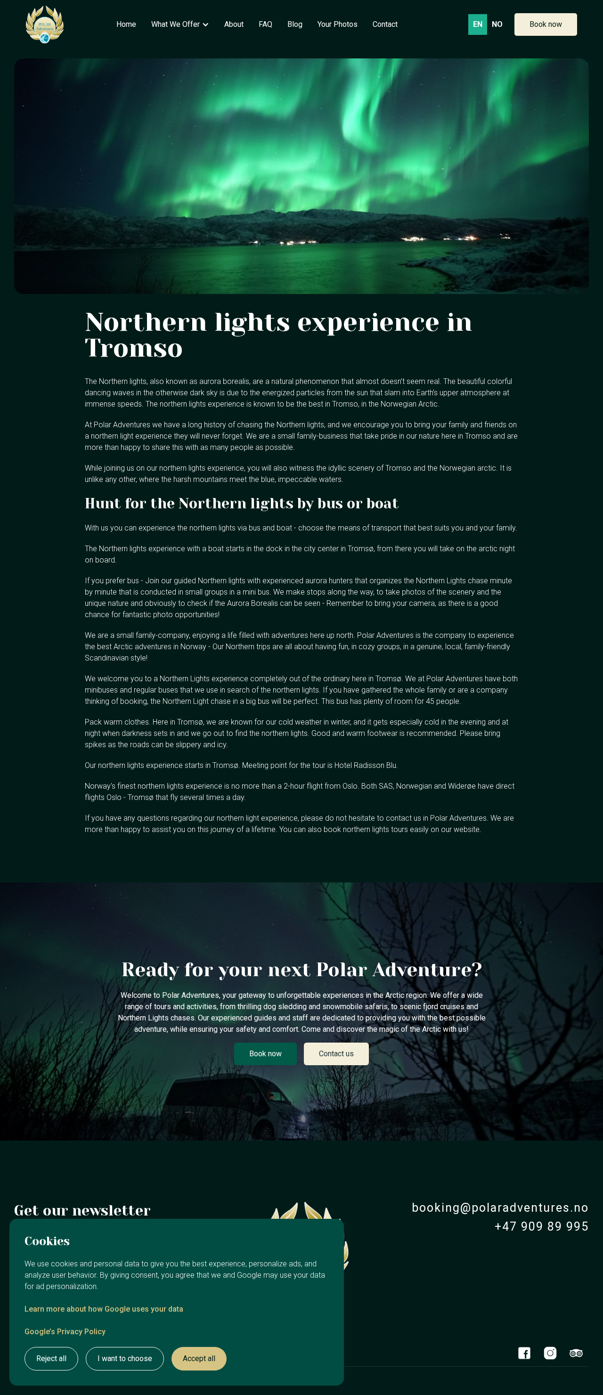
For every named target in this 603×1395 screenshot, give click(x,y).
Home (126, 24)
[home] (45, 24)
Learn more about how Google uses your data (103, 1309)
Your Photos (338, 24)
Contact (385, 24)
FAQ (265, 24)
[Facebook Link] (524, 1353)
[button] (180, 24)
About (234, 24)
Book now (546, 24)
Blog (294, 24)
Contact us (336, 1053)
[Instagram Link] (550, 1353)
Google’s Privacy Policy (65, 1331)
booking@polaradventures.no (500, 1208)
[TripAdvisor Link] (576, 1353)
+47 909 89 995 (542, 1226)
